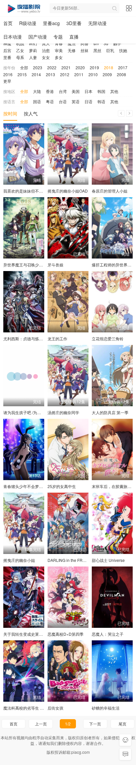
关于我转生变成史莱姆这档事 (29, 634)
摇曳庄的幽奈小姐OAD (68, 191)
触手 (117, 43)
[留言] (125, 754)
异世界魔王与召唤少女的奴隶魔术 (33, 264)
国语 (37, 101)
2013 (50, 74)
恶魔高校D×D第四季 (66, 634)
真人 (46, 43)
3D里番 (74, 23)
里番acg (51, 23)
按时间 (10, 113)
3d (106, 43)
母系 (20, 57)
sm (96, 43)
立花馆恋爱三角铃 (107, 338)
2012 (64, 74)
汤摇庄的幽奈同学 (63, 412)
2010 (93, 74)
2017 (122, 67)
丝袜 (84, 50)
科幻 (33, 43)
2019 (94, 67)
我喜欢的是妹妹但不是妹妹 (27, 191)
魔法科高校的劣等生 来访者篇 (29, 708)
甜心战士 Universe (108, 560)
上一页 (41, 723)
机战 (20, 43)
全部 (24, 67)
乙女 (20, 50)
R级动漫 (27, 23)
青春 (59, 43)
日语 (88, 101)
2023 (37, 67)
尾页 (122, 723)
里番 (7, 57)
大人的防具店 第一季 (110, 412)
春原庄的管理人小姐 (109, 191)
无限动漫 (97, 23)
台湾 (63, 91)
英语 (76, 101)
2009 (107, 74)
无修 (72, 50)
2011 (79, 74)
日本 (88, 91)
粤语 (50, 101)
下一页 (95, 723)
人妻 (33, 57)
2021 (66, 67)
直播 (74, 36)
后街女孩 (55, 708)
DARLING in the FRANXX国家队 (76, 560)
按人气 (31, 113)
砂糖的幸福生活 (105, 708)
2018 (108, 67)
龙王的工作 (57, 338)
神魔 (7, 43)
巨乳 (110, 50)
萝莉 (33, 50)
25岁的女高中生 (62, 486)
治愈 (46, 50)
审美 (59, 50)
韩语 (101, 101)
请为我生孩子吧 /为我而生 (26, 412)
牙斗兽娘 (55, 264)
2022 (51, 67)
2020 (80, 67)
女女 (46, 57)
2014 (36, 74)
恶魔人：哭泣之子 (107, 634)
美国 (76, 91)
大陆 (37, 91)
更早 (7, 81)
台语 (63, 101)
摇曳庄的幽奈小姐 (19, 560)
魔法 (72, 43)
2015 (22, 74)
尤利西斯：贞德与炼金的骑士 (29, 338)
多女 (59, 57)
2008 (121, 74)
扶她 (123, 50)
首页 (8, 23)
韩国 (101, 91)
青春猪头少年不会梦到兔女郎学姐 (33, 486)
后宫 (7, 50)
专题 (58, 36)
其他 (114, 91)
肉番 (84, 43)
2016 (8, 74)
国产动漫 (37, 36)
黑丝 (97, 50)
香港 (50, 91)
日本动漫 (12, 36)
